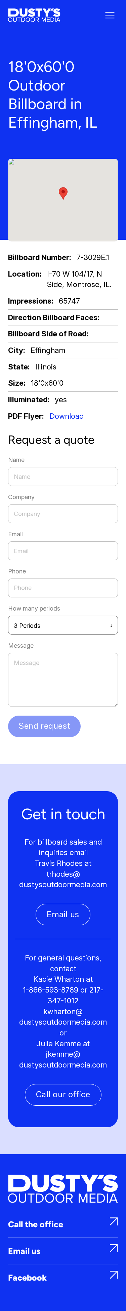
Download (66, 416)
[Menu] (110, 15)
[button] (63, 193)
